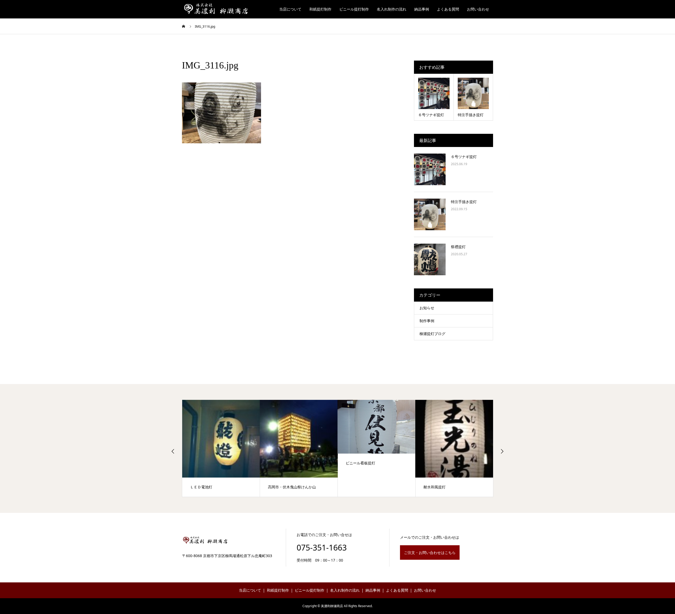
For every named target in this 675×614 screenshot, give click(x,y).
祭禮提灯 (458, 246)
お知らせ (427, 307)
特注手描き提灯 (464, 201)
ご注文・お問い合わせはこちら (430, 552)
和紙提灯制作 (320, 9)
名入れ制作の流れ (391, 9)
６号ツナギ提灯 (464, 156)
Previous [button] (173, 451)
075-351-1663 (322, 547)
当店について (290, 9)
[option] (221, 448)
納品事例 (421, 9)
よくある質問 (448, 9)
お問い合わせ (478, 9)
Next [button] (502, 451)
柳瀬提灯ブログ (432, 333)
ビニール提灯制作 (354, 9)
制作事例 (427, 320)
